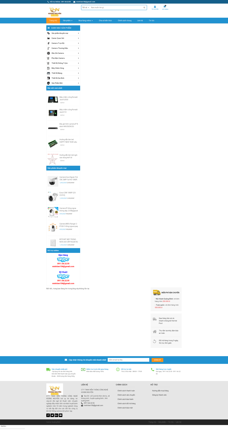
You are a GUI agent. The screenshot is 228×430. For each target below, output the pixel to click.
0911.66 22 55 (89, 403)
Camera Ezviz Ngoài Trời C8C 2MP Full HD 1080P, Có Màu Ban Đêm (68, 179)
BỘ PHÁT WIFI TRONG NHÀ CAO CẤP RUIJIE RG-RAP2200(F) (68, 241)
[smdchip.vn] (63, 259)
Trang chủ (152, 422)
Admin (62, 103)
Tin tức (171, 422)
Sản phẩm (162, 422)
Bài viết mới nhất (55, 88)
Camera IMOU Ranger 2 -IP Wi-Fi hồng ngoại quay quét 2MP (68, 226)
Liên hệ (178, 422)
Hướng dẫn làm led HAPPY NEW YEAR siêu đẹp (68, 142)
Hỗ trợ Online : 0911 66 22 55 (60, 2)
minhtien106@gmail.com (85, 2)
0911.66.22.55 (63, 263)
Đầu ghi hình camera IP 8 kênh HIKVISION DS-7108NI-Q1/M (68, 126)
